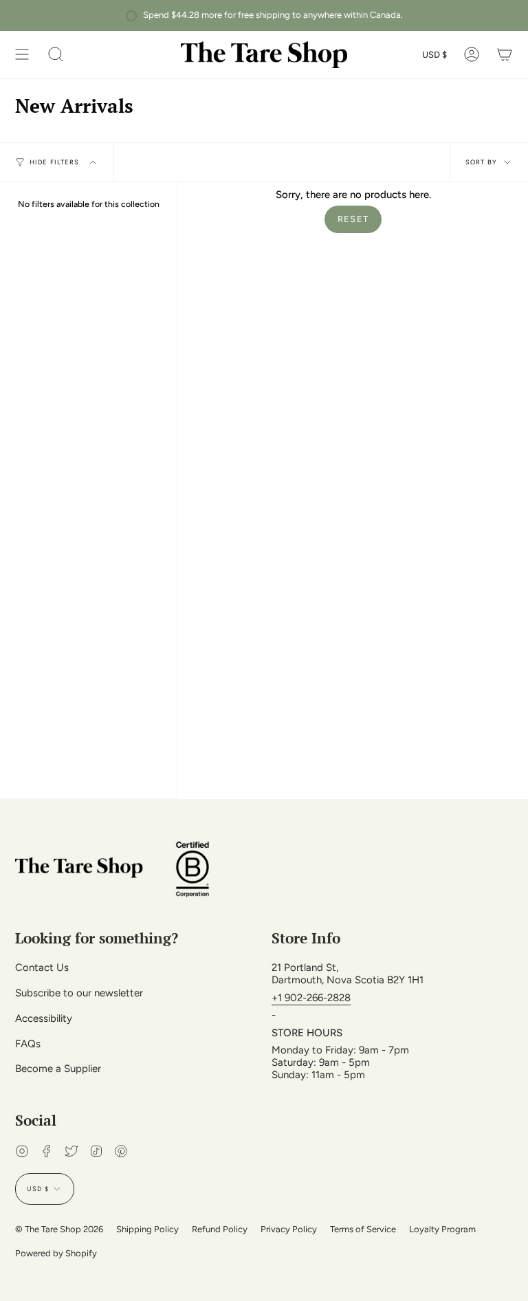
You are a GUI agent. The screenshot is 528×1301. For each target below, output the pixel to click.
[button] (55, 54)
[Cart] (504, 54)
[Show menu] (22, 54)
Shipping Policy (147, 1229)
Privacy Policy (289, 1229)
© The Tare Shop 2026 (59, 1229)
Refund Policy (220, 1229)
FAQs (28, 1044)
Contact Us (42, 967)
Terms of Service (363, 1229)
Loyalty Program (442, 1229)
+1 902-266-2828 (311, 998)
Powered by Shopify (56, 1253)
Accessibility (43, 1018)
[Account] (471, 54)
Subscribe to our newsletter (79, 993)
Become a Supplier (58, 1068)
